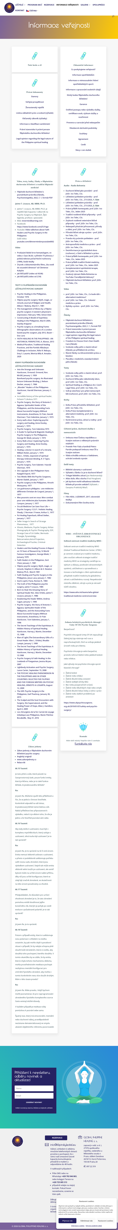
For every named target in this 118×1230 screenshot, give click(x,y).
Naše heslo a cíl (34, 65)
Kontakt (19, 11)
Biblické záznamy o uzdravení (79, 469)
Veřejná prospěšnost (35, 102)
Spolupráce (99, 5)
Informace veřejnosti (67, 5)
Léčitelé (19, 5)
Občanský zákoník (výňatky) (34, 118)
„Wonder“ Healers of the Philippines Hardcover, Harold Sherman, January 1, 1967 (34, 390)
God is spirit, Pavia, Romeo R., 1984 (32, 581)
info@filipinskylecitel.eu (63, 1144)
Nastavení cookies (105, 1221)
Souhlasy (83, 133)
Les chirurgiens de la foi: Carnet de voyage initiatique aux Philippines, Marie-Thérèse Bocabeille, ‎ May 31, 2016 (35, 715)
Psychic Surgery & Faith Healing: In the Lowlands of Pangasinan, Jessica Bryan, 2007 (34, 661)
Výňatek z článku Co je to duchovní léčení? (84, 472)
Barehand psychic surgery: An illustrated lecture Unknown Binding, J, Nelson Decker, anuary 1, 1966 (35, 381)
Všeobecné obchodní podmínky (83, 128)
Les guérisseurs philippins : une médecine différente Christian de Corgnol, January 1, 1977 (35, 491)
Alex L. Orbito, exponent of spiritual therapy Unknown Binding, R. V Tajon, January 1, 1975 (33, 459)
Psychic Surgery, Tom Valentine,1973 (33, 429)
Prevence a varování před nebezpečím (83, 122)
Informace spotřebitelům (83, 75)
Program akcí (35, 5)
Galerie (84, 5)
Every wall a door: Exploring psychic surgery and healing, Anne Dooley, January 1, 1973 (32, 423)
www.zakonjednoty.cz (26, 759)
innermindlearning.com (32, 220)
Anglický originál (24, 756)
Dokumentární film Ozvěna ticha (80, 502)
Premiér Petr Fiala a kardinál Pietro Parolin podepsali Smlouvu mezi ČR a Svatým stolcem (82, 449)
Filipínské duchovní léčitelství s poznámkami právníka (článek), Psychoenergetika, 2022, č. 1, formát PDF (35, 195)
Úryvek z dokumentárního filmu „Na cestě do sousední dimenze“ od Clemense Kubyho (35, 267)
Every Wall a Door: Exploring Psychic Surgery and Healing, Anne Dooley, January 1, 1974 (33, 444)
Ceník (83, 144)
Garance (83, 104)
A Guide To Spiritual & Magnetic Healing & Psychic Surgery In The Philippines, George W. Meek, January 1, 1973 (35, 435)
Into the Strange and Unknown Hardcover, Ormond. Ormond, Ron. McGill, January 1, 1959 (32, 372)
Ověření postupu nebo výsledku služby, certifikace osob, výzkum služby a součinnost (83, 113)
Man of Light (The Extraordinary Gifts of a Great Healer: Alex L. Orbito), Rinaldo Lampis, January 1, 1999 (35, 640)
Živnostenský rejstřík (35, 107)
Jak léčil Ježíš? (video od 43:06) (30, 273)
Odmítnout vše (86, 1221)
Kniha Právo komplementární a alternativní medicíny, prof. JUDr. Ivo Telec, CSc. (82, 414)
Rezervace (49, 5)
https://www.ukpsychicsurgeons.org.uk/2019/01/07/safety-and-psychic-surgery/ (81, 706)
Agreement (83, 139)
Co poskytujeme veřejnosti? (83, 69)
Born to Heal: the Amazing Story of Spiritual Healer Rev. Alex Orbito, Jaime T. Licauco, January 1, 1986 (35, 593)
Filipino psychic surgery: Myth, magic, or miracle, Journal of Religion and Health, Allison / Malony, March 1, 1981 (34, 303)
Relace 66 (21, 762)
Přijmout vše (67, 1221)
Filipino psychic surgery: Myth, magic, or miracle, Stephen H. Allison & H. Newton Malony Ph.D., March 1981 (34, 569)
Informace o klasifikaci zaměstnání (35, 124)
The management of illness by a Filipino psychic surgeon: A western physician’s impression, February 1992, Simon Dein (34, 312)
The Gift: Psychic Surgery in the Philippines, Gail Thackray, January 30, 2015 (33, 694)
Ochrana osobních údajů (94, 1226)
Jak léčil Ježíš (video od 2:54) (29, 276)
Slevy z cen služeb (83, 150)
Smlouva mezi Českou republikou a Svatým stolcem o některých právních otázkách (82, 440)
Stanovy (34, 96)
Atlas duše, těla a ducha (76, 478)
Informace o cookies (77, 1226)
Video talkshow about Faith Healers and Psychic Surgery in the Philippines (33, 232)
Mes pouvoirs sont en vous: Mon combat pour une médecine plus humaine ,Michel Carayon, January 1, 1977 (35, 500)
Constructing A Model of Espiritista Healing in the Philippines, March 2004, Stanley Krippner (34, 321)
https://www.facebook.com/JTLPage (33, 226)
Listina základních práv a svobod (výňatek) (34, 113)
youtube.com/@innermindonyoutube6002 (35, 241)
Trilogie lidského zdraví (76, 475)
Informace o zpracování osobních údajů (83, 89)
